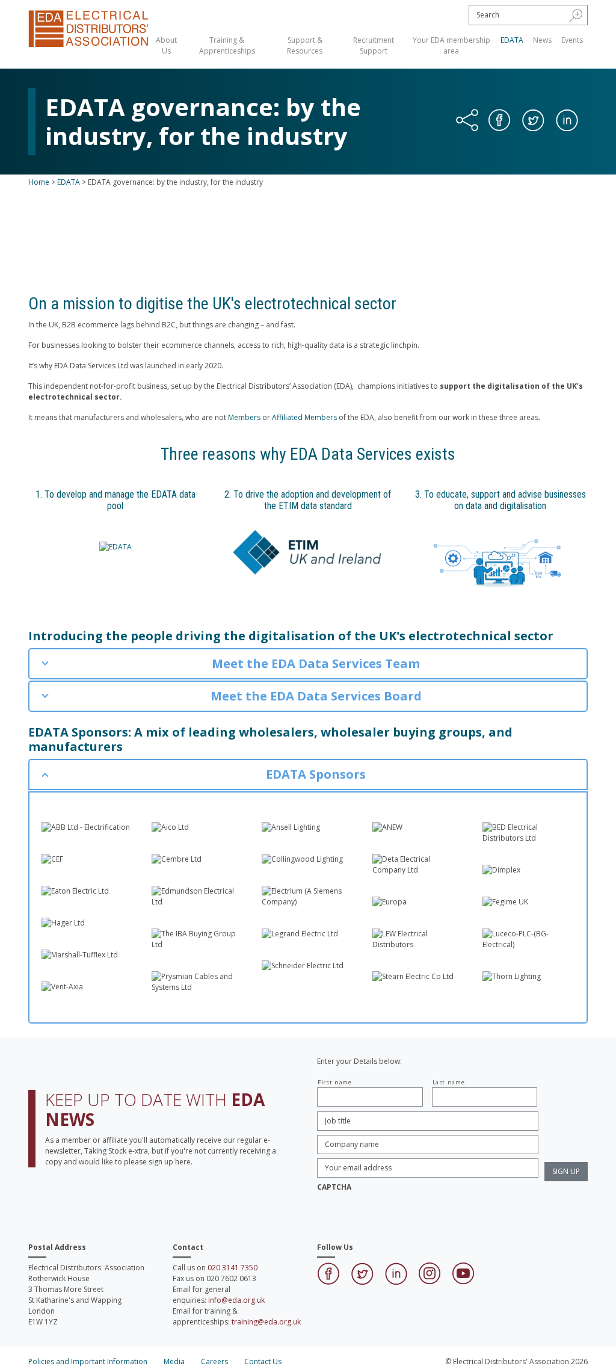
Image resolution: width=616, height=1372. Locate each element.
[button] (576, 15)
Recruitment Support (373, 45)
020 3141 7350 (232, 1267)
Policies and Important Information (87, 1361)
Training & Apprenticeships (227, 45)
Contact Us (263, 1361)
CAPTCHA (334, 1187)
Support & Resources (304, 45)
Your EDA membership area (451, 45)
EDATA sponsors (338, 244)
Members (244, 417)
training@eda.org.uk (266, 1322)
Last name (449, 1082)
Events (572, 40)
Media (174, 1361)
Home (38, 182)
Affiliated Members (304, 417)
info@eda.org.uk (236, 1300)
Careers (214, 1361)
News (542, 40)
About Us (166, 45)
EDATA (511, 40)
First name (335, 1082)
